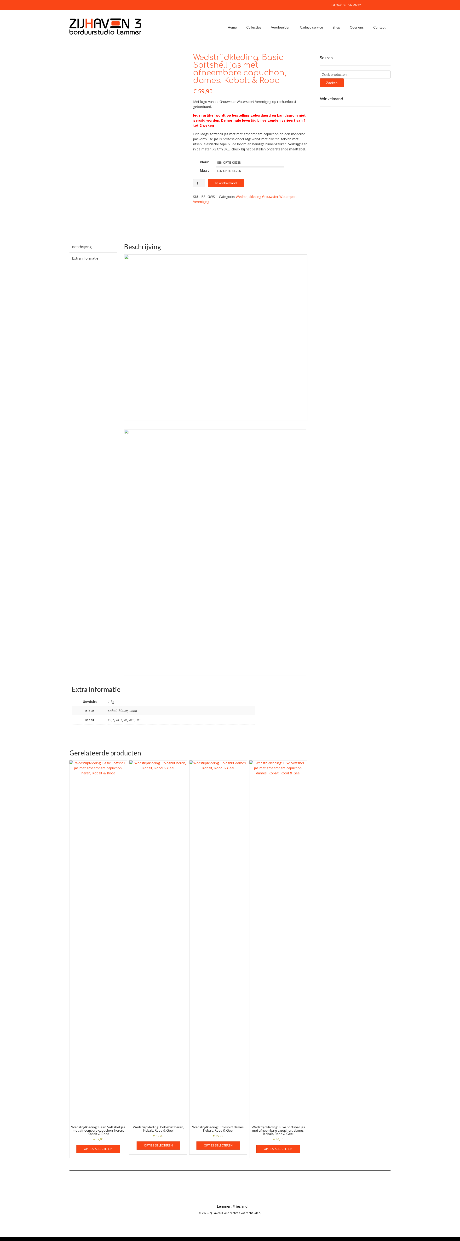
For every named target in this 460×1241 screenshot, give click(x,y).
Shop (336, 27)
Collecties (253, 27)
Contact (379, 27)
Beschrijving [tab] (82, 246)
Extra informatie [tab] (85, 258)
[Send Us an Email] (366, 5)
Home (232, 27)
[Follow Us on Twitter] (377, 5)
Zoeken (332, 83)
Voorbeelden (280, 27)
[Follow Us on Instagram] (383, 5)
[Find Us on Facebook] (371, 5)
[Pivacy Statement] (253, 1196)
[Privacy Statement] (389, 5)
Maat (204, 170)
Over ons (357, 27)
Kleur (204, 162)
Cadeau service (311, 27)
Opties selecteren (98, 1148)
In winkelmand (226, 183)
